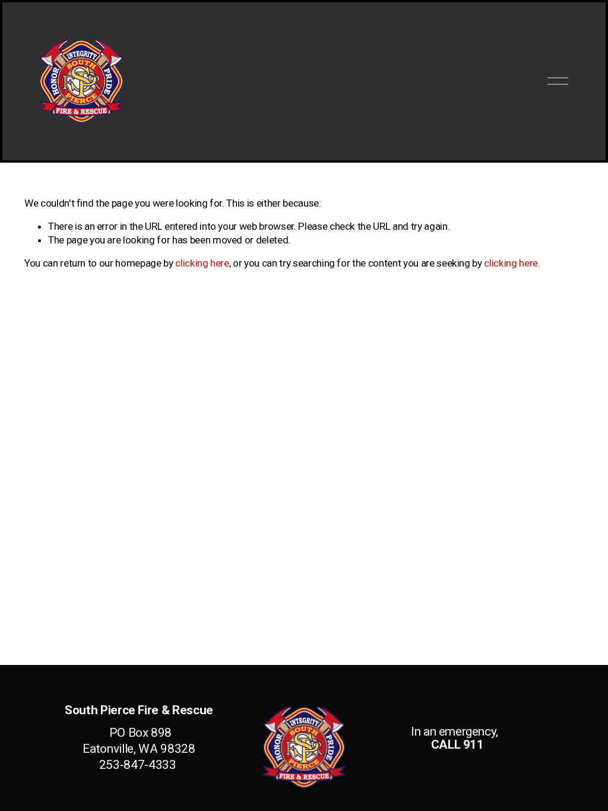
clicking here (202, 263)
